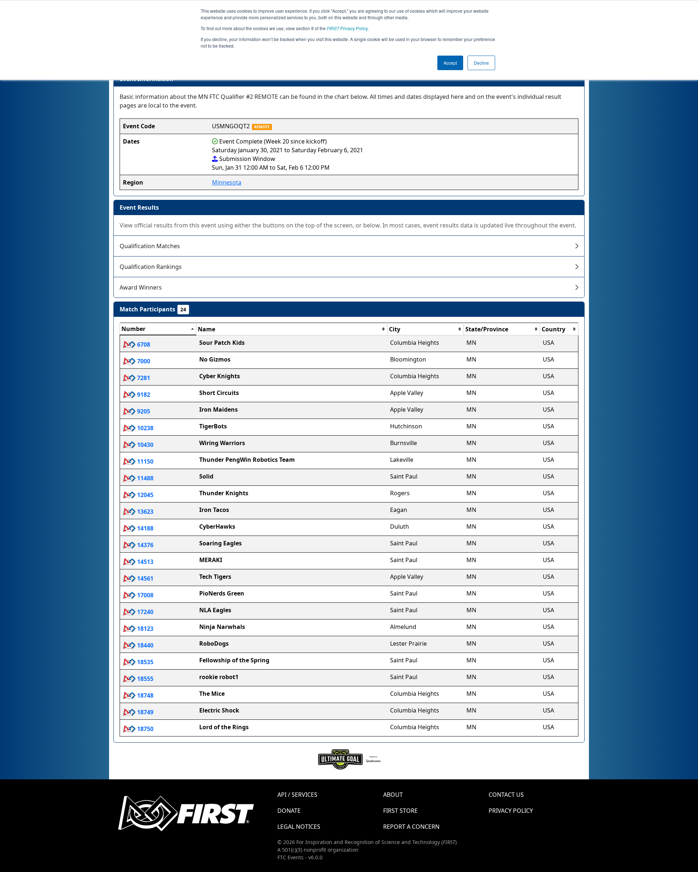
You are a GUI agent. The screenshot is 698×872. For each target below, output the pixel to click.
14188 (144, 528)
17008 (144, 595)
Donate (289, 811)
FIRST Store (400, 811)
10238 (144, 428)
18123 (144, 629)
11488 (144, 478)
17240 (144, 612)
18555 (144, 679)
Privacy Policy (347, 28)
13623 (144, 512)
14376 (144, 545)
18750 (144, 729)
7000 (143, 361)
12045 (144, 495)
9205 (143, 411)
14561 (144, 578)
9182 (143, 395)
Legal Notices (298, 827)
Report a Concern (411, 827)
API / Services (297, 795)
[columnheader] (158, 329)
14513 (144, 562)
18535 (144, 662)
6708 (143, 344)
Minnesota (226, 182)
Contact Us (506, 795)
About (393, 795)
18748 (144, 695)
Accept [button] (450, 63)
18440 (144, 645)
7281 (143, 378)
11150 (144, 461)
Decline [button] (481, 63)
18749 (144, 712)
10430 (144, 445)
